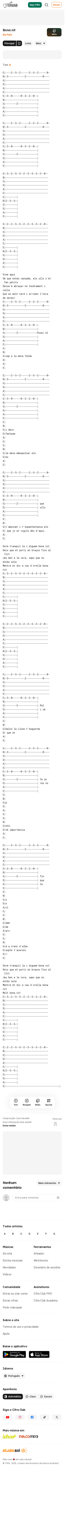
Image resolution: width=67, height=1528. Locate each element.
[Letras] (9, 1394)
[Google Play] (14, 1311)
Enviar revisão (9, 1083)
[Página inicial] (10, 5)
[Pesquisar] (46, 4)
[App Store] (39, 1311)
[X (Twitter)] (57, 1374)
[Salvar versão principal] (19, 43)
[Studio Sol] (15, 1407)
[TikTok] (44, 1374)
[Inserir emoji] (58, 1155)
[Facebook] (32, 1374)
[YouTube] (7, 1374)
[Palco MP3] (28, 1394)
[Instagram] (20, 1374)
